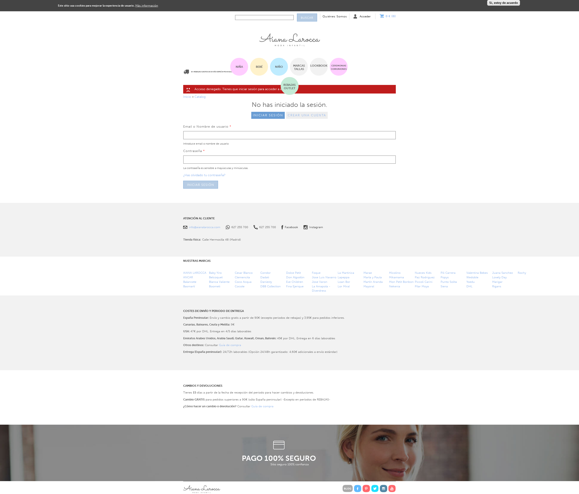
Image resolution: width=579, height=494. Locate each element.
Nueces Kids (423, 272)
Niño (279, 66)
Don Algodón (295, 277)
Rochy (522, 272)
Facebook (291, 227)
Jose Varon (319, 281)
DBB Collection (270, 286)
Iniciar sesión (268, 115)
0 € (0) (391, 16)
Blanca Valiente (219, 281)
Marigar (497, 281)
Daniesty (266, 281)
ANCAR (188, 277)
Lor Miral (344, 286)
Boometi (214, 286)
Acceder (365, 16)
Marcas (299, 67)
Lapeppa (343, 277)
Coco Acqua (243, 281)
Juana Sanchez (502, 272)
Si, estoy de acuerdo (503, 3)
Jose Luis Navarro (324, 277)
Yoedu (470, 281)
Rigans (496, 286)
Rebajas (289, 86)
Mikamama (396, 277)
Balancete (189, 281)
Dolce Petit (293, 272)
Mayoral (368, 286)
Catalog (200, 97)
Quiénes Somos (335, 16)
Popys (445, 277)
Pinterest (366, 488)
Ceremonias (339, 67)
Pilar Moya (422, 286)
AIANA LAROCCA (194, 272)
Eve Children (294, 281)
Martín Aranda (373, 281)
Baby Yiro (215, 272)
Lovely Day (499, 277)
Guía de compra (230, 345)
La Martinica (346, 272)
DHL (469, 286)
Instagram (316, 227)
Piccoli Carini (423, 281)
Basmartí (189, 286)
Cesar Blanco (244, 272)
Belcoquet (216, 277)
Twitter (375, 488)
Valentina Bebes (477, 272)
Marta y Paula (372, 277)
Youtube (392, 488)
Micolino (395, 272)
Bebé (259, 66)
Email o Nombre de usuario (207, 127)
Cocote (239, 286)
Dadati (264, 277)
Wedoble (472, 277)
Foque (316, 272)
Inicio (289, 38)
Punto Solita (449, 281)
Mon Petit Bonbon (401, 281)
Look (318, 65)
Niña (239, 66)
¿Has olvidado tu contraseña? (204, 175)
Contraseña (194, 151)
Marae (367, 272)
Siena (444, 286)
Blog (347, 488)
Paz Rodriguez (425, 277)
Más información (146, 5)
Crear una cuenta (307, 115)
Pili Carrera (448, 272)
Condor (265, 272)
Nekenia (394, 286)
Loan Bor (344, 281)
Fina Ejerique (295, 286)
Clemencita (242, 277)
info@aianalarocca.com (204, 227)
